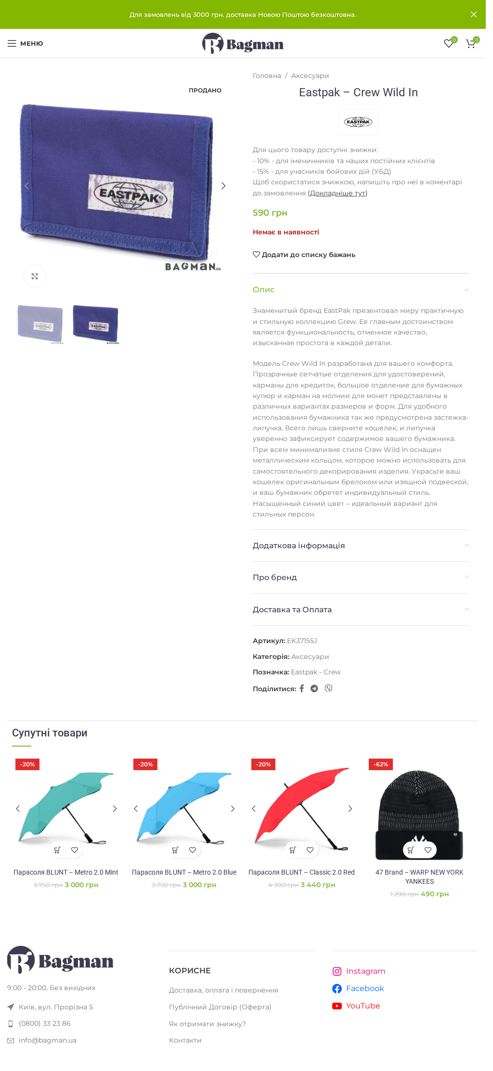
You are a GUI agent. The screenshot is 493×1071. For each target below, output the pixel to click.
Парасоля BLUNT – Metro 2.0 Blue (184, 872)
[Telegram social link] (315, 689)
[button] (26, 185)
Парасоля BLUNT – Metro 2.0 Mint (65, 872)
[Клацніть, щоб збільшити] (35, 276)
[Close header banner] (474, 14)
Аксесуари (310, 75)
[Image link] (60, 959)
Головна (267, 75)
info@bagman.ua (48, 1040)
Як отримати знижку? (207, 1023)
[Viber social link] (329, 689)
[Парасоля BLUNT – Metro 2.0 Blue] (184, 809)
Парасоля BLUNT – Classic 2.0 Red (301, 872)
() (338, 193)
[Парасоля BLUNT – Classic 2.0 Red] (302, 809)
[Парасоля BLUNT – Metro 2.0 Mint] (66, 809)
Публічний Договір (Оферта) (220, 1007)
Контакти (185, 1040)
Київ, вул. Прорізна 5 (56, 1007)
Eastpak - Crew (316, 672)
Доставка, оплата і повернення (223, 990)
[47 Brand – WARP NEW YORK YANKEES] (419, 809)
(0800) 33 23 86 (45, 1023)
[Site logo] (243, 43)
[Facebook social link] (302, 689)
